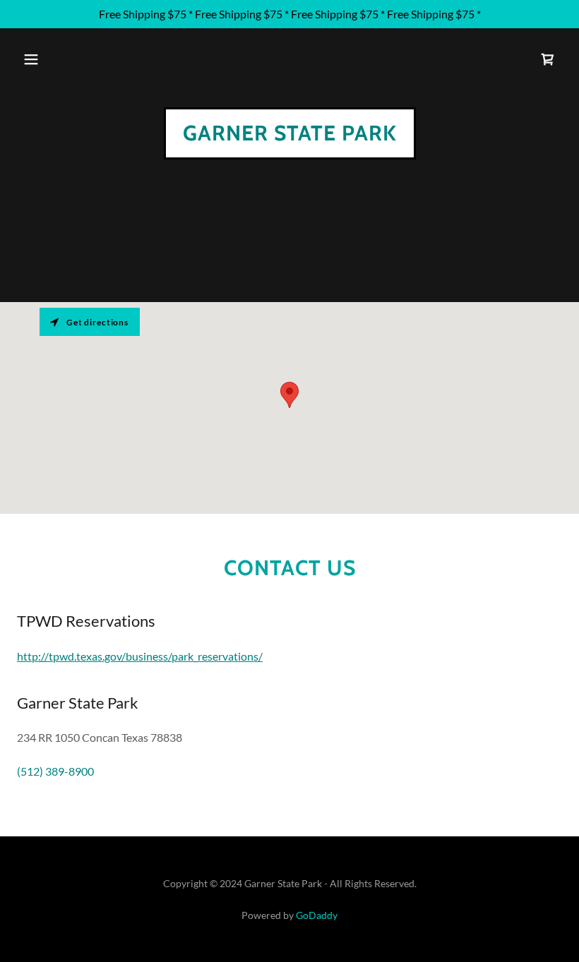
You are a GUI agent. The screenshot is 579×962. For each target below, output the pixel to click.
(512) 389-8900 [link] (55, 771)
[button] (31, 59)
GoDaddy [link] (317, 915)
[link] (548, 59)
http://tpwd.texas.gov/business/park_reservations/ (140, 656)
